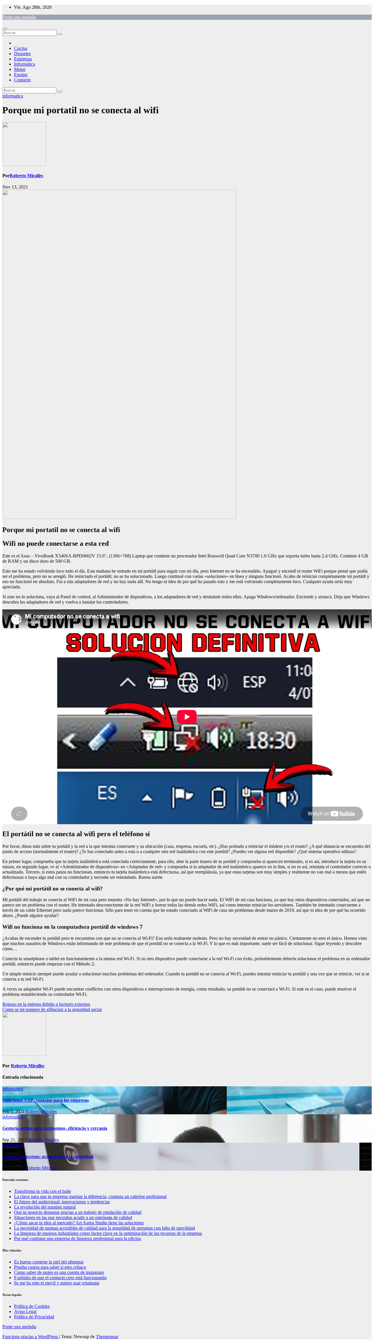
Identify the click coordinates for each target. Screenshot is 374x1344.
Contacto (22, 79)
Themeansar (107, 1336)
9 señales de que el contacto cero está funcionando (60, 1277)
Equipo (20, 74)
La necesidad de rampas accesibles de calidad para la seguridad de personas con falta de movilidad (104, 1228)
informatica (12, 95)
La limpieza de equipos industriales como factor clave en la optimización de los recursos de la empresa (108, 1233)
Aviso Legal (25, 1311)
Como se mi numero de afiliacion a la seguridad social (52, 1009)
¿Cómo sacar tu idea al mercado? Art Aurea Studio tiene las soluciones (79, 1222)
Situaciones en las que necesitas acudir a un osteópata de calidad (73, 1217)
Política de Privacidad (34, 1316)
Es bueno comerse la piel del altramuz (49, 1261)
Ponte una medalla (19, 17)
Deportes (22, 53)
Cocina (20, 48)
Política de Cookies (32, 1306)
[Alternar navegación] (4, 28)
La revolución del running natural (45, 1206)
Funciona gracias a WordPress (30, 1336)
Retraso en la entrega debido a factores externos (46, 1004)
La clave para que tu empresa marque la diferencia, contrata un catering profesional (90, 1196)
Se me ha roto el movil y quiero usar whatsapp (56, 1282)
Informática (24, 64)
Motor (19, 69)
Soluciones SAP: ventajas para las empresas (45, 1100)
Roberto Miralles (26, 175)
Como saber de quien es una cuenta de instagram (59, 1272)
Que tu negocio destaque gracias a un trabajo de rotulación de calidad (77, 1212)
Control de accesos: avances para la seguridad (47, 1156)
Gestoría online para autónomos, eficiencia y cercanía (54, 1128)
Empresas (23, 58)
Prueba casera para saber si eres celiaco (50, 1267)
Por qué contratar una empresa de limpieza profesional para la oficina (77, 1238)
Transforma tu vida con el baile (42, 1191)
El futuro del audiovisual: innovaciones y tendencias (62, 1201)
